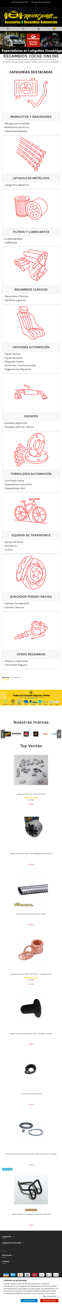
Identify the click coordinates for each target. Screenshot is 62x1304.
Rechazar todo (49, 1301)
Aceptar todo (29, 1301)
